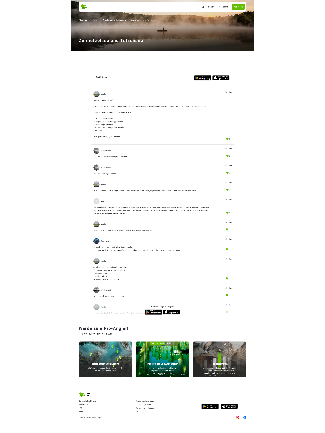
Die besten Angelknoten (145, 408)
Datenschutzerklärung (87, 401)
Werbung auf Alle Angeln (145, 401)
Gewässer (223, 7)
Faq (137, 412)
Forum (211, 7)
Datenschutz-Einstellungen (91, 417)
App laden (238, 7)
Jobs (81, 412)
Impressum (83, 405)
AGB (80, 408)
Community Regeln (143, 405)
